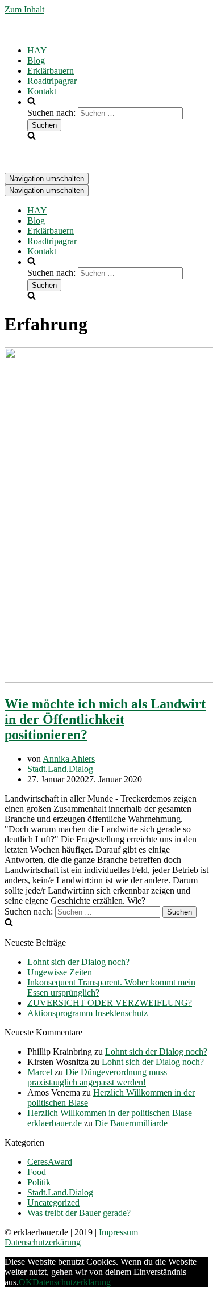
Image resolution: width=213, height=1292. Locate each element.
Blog (36, 60)
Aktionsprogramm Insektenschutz (87, 1013)
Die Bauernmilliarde (131, 1123)
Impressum (118, 1232)
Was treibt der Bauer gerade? (79, 1213)
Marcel (39, 1072)
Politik (39, 1182)
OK (25, 1282)
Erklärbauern (50, 70)
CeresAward (49, 1162)
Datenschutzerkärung (43, 1242)
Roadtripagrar (52, 81)
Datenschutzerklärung (71, 1282)
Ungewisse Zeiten (59, 972)
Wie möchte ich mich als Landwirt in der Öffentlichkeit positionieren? (105, 719)
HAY (37, 50)
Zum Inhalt (24, 9)
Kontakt (41, 91)
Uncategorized (53, 1202)
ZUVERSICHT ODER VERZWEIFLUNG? (109, 1003)
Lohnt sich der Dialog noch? (78, 962)
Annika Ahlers (69, 759)
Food (36, 1172)
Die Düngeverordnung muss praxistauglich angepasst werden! (97, 1077)
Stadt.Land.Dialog (60, 769)
